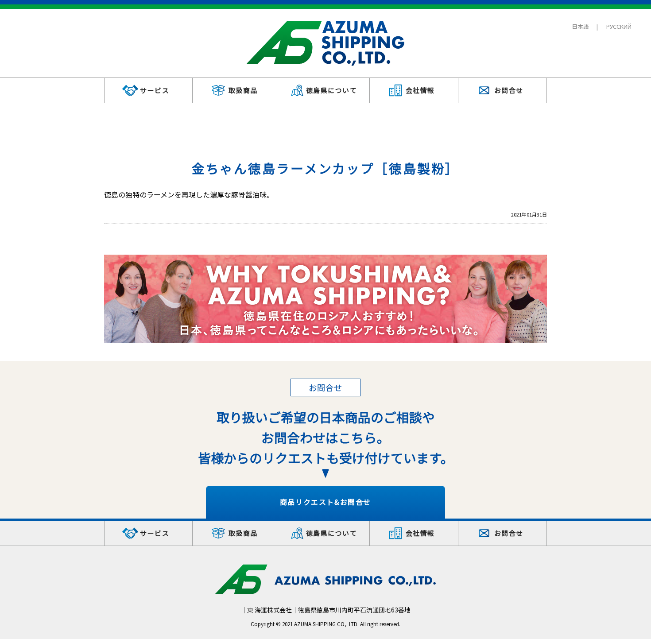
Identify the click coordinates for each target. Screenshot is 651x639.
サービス (154, 90)
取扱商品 (243, 90)
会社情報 (420, 90)
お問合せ (508, 90)
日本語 (580, 26)
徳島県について (331, 90)
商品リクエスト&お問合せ (325, 501)
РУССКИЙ (619, 26)
